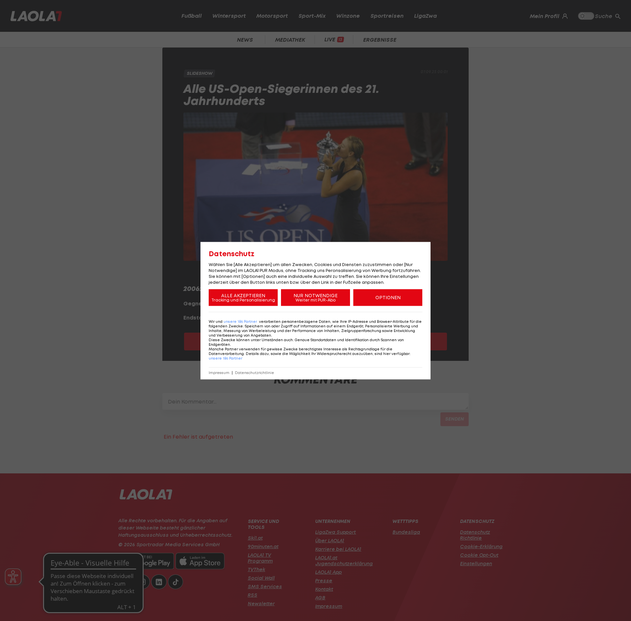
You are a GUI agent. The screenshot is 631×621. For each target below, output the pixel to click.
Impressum (219, 372)
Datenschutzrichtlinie (254, 372)
